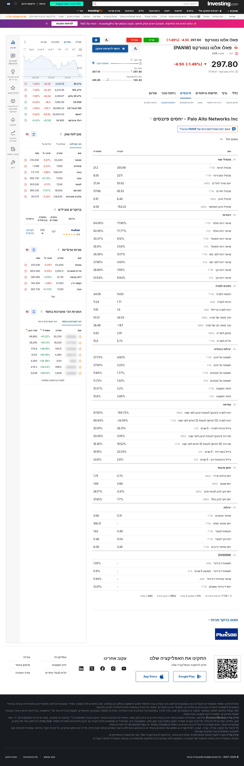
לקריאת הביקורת (30, 232)
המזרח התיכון (73, 16)
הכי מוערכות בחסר (71, 321)
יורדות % (46, 144)
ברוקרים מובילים (69, 209)
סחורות (55, 42)
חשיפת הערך (102, 63)
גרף (224, 93)
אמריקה (97, 16)
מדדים (67, 42)
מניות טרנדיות (71, 250)
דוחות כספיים (150, 102)
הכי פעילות (75, 144)
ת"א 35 (77, 83)
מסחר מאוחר (150, 16)
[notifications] (15, 3)
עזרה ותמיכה (22, 672)
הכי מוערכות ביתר (47, 321)
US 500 (77, 102)
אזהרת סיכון (11, 757)
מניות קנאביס (110, 16)
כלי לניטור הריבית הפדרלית (42, 16)
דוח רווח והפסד (214, 102)
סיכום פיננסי (232, 102)
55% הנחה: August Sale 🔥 (66, 3)
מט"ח (78, 42)
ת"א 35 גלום (74, 96)
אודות (26, 657)
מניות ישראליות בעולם (130, 16)
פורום (153, 93)
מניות (232, 16)
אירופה (86, 16)
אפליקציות (60, 657)
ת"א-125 (76, 90)
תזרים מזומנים (186, 102)
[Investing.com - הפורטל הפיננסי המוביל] (223, 3)
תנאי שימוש (49, 757)
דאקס (78, 114)
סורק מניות (114, 11)
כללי (235, 93)
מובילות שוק (72, 134)
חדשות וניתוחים (206, 93)
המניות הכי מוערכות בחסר (63, 312)
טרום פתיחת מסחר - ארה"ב (173, 16)
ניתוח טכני (168, 93)
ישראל (206, 16)
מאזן (200, 102)
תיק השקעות (59, 664)
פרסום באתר (22, 664)
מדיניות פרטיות (30, 757)
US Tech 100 (74, 108)
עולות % (60, 144)
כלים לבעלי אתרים (55, 672)
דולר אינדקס (74, 120)
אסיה (61, 16)
